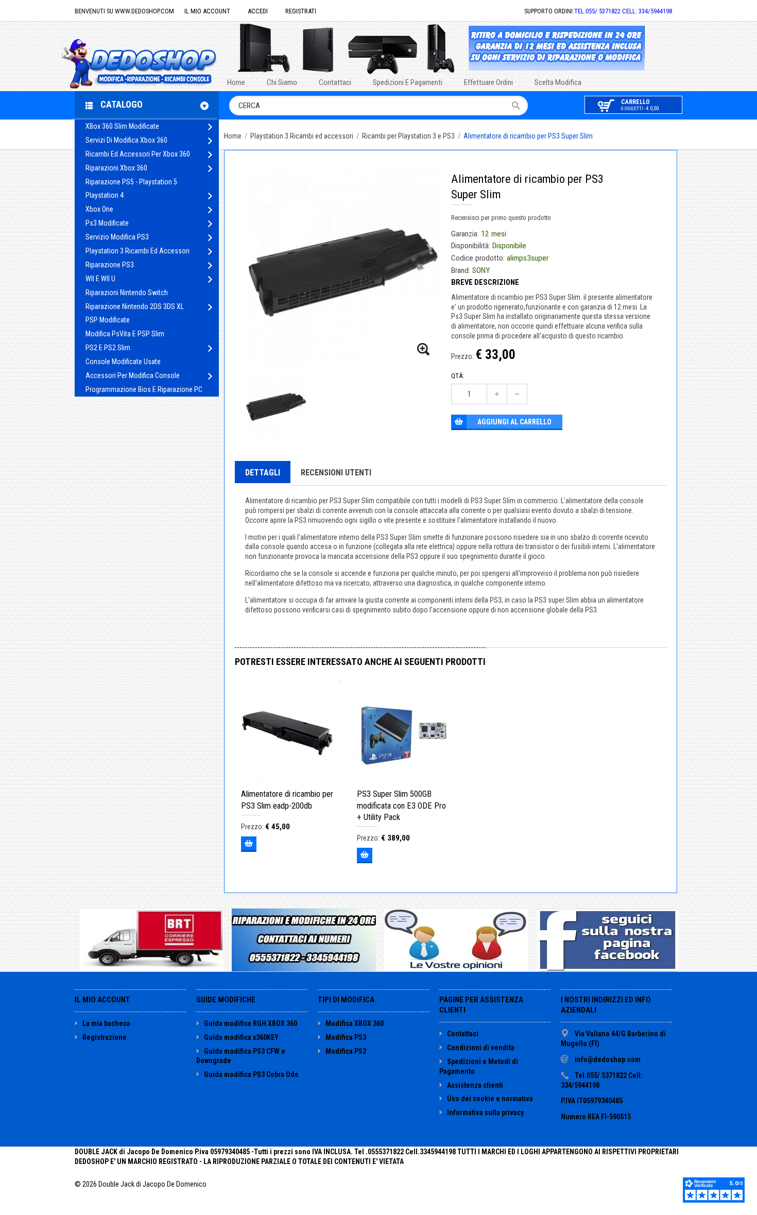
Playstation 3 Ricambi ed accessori (301, 136)
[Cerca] (519, 105)
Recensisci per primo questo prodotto (501, 217)
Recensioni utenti (336, 472)
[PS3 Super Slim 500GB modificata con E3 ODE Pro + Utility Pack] (404, 733)
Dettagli (262, 472)
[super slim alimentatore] (424, 349)
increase (497, 394)
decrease (517, 394)
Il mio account (207, 11)
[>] (210, 126)
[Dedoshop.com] (154, 63)
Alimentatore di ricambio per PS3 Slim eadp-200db (287, 799)
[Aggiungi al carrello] (248, 844)
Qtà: (457, 376)
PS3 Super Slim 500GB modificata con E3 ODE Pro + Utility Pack (401, 805)
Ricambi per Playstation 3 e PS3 (408, 136)
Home (233, 136)
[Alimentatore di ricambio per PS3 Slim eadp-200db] (288, 733)
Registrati (300, 11)
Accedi (258, 11)
